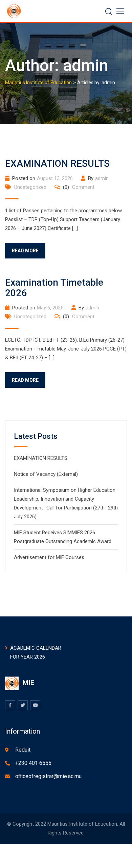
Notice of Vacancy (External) (46, 474)
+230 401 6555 (33, 763)
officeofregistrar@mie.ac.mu (48, 776)
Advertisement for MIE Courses (49, 557)
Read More (25, 250)
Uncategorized (30, 187)
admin (102, 178)
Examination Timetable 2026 (54, 288)
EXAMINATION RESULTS (57, 163)
